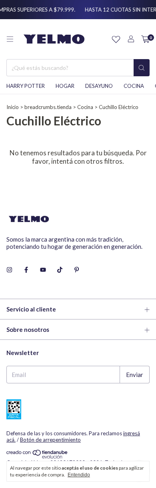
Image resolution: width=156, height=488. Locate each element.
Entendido (79, 475)
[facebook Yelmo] (26, 269)
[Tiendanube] (37, 457)
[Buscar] (142, 67)
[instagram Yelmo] (9, 269)
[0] (145, 39)
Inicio (12, 107)
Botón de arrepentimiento (50, 439)
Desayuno (99, 86)
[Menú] (10, 39)
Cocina (134, 86)
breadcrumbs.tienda (48, 107)
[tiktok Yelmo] (60, 269)
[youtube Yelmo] (43, 269)
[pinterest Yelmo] (77, 269)
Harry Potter (25, 86)
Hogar (65, 86)
